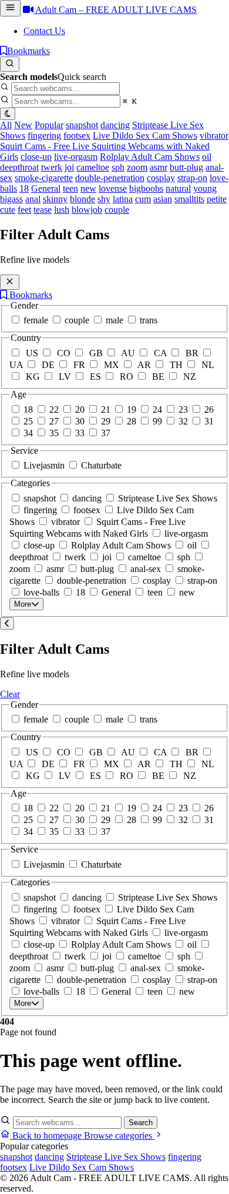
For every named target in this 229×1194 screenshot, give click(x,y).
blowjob (87, 210)
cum (143, 199)
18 (24, 188)
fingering (44, 136)
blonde (82, 199)
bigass (11, 199)
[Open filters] (10, 8)
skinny (55, 199)
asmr (158, 167)
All (6, 125)
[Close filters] (9, 282)
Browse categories (119, 1136)
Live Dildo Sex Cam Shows (145, 136)
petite (217, 199)
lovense (113, 188)
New (23, 125)
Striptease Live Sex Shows (116, 1157)
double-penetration (109, 178)
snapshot (82, 125)
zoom (137, 167)
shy (103, 199)
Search (141, 1122)
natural (178, 188)
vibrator (214, 136)
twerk (51, 167)
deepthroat (19, 167)
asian (162, 199)
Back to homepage (47, 1136)
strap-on (192, 178)
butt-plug (186, 167)
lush (61, 210)
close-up (36, 157)
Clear (10, 694)
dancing (115, 125)
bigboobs (146, 188)
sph (118, 167)
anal (33, 199)
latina (123, 199)
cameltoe (92, 167)
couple (117, 210)
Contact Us (44, 31)
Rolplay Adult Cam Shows (150, 157)
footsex (76, 136)
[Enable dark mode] (7, 114)
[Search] (9, 64)
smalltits (189, 199)
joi (69, 167)
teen (70, 188)
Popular (49, 125)
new (88, 188)
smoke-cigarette (44, 178)
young (205, 188)
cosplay (161, 178)
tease (42, 210)
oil (206, 157)
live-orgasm (75, 157)
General (45, 188)
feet (24, 210)
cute (7, 210)
